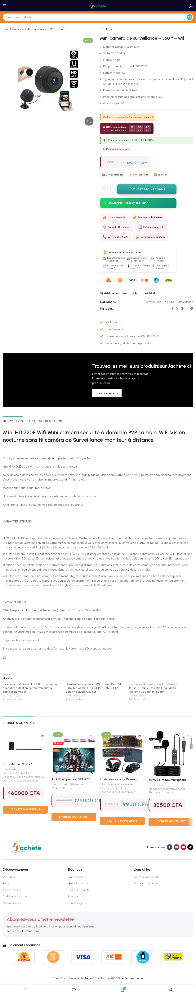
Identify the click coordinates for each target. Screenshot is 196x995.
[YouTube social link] (183, 847)
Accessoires (125, 784)
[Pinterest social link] (182, 308)
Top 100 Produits (78, 890)
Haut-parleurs (11, 769)
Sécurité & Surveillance (178, 302)
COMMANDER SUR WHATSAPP (126, 203)
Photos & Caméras (161, 792)
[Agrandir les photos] (89, 121)
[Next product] (111, 29)
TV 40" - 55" (59, 788)
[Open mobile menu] (5, 6)
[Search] (189, 17)
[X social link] (177, 308)
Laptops (73, 896)
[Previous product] (102, 29)
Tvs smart (75, 788)
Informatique (108, 784)
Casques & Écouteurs (113, 788)
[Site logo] (98, 5)
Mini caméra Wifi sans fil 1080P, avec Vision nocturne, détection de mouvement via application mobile (30, 688)
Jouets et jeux (77, 903)
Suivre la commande (146, 877)
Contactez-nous (13, 903)
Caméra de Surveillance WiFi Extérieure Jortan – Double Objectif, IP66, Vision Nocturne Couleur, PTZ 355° (152, 688)
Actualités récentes (146, 883)
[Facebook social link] (173, 308)
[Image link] (27, 847)
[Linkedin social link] (187, 308)
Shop (6, 29)
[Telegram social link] (191, 308)
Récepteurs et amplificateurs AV (23, 776)
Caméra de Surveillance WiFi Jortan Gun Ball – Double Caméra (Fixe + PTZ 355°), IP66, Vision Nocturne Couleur (93, 688)
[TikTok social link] (190, 847)
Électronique (153, 302)
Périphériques (109, 792)
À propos (9, 877)
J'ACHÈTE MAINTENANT (147, 189)
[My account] (191, 6)
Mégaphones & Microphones (167, 789)
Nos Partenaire (12, 890)
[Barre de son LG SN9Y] (25, 746)
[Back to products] (107, 29)
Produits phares (78, 883)
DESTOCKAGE (12, 780)
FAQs (6, 883)
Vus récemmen (77, 877)
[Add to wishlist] (42, 736)
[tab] (13, 420)
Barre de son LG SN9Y (17, 764)
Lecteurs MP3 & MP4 (16, 773)
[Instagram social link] (176, 847)
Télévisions (76, 784)
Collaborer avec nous (16, 896)
